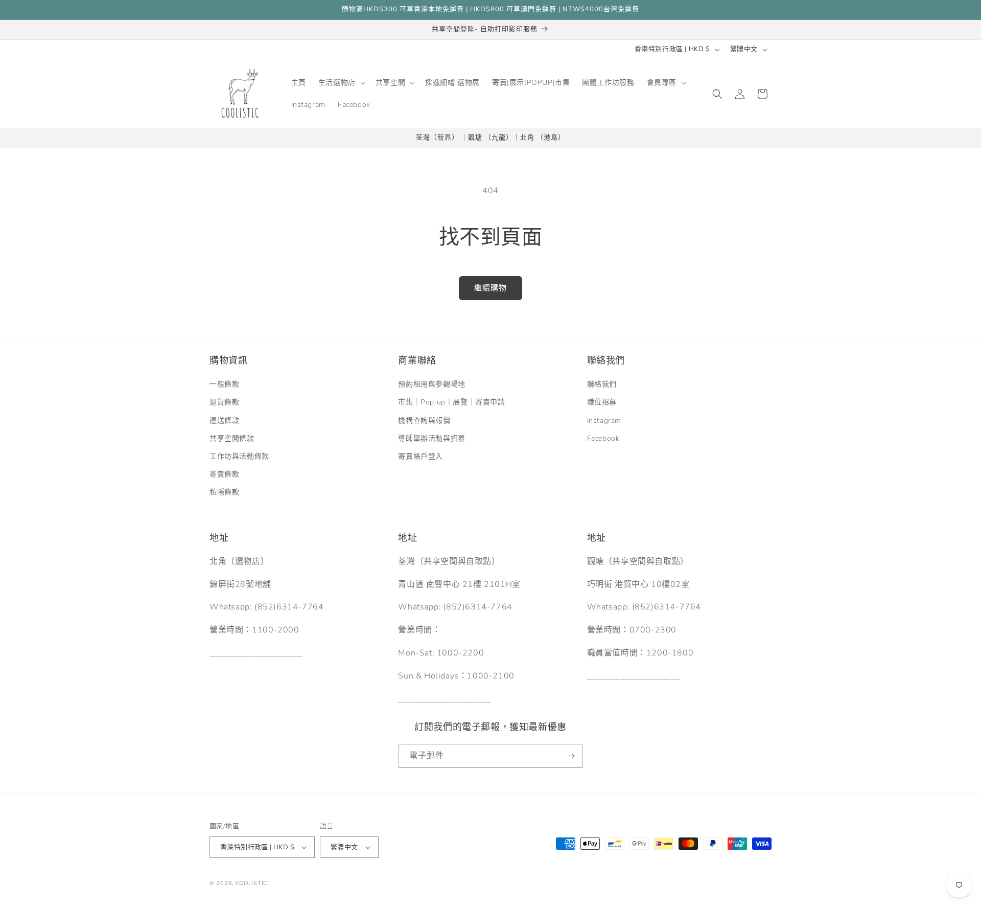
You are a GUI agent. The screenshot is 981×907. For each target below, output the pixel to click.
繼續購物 (490, 288)
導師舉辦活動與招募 (431, 438)
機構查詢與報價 (424, 420)
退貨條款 (224, 402)
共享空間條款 (231, 438)
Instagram (604, 420)
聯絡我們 (602, 384)
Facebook (603, 438)
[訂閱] (570, 756)
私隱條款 (224, 492)
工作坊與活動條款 (239, 456)
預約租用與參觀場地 (431, 384)
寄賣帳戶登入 (420, 456)
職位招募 (602, 402)
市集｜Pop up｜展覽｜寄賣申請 (451, 402)
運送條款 (224, 420)
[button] (340, 83)
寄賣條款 (224, 474)
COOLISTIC (251, 883)
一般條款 (224, 384)
